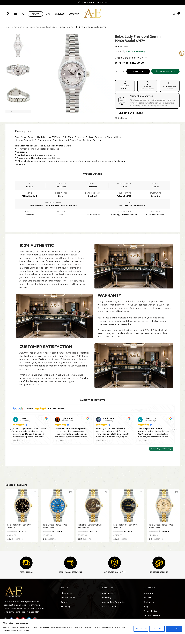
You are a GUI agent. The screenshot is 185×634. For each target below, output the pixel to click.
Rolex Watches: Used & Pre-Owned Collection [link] (35, 27)
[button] (11, 111)
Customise (140, 629)
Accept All (173, 629)
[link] (181, 53)
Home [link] (8, 27)
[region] (92, 626)
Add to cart (138, 71)
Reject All (157, 629)
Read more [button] (18, 440)
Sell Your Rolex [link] (35, 14)
